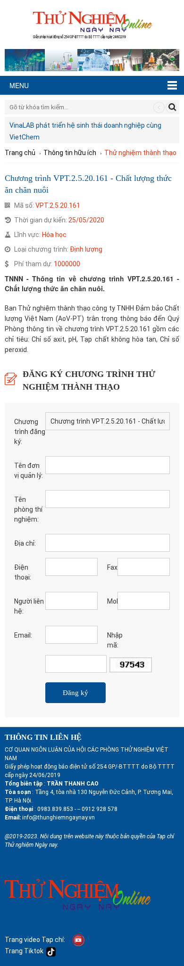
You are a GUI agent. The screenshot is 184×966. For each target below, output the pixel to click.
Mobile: (112, 601)
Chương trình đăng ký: (29, 431)
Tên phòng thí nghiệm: (28, 509)
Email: (23, 635)
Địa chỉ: (25, 543)
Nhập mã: (112, 640)
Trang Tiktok (25, 951)
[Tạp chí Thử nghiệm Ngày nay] (92, 23)
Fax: (112, 567)
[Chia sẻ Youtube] (78, 939)
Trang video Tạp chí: (35, 939)
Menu (19, 85)
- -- (76, 809)
